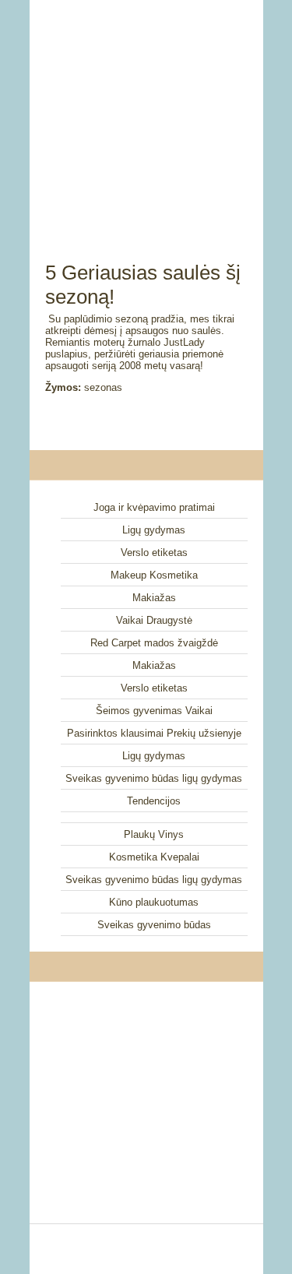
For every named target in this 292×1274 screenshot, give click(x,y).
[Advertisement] (146, 113)
